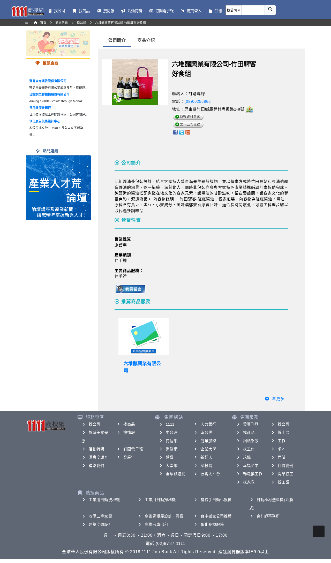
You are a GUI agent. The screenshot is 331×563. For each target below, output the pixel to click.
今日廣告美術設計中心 (44, 121)
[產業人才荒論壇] (58, 187)
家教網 (206, 466)
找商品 (129, 424)
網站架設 (251, 441)
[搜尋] (270, 10)
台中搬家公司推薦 (216, 516)
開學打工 (285, 474)
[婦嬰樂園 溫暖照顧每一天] (58, 43)
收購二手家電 (100, 516)
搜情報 (129, 433)
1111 (170, 424)
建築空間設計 (100, 524)
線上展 (283, 433)
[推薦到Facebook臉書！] (175, 132)
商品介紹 (146, 40)
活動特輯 (96, 449)
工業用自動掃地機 (160, 500)
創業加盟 (208, 441)
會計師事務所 (268, 516)
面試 (281, 457)
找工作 (249, 449)
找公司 (94, 424)
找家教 (249, 482)
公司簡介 (117, 40)
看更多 (278, 398)
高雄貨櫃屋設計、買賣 (164, 516)
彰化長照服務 (212, 524)
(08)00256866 (197, 101)
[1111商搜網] (28, 10)
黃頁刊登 (251, 424)
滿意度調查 (98, 457)
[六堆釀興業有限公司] (143, 336)
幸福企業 (251, 466)
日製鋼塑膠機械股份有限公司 (49, 94)
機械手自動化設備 (216, 500)
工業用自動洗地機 (104, 500)
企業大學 (208, 449)
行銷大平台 (210, 474)
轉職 (170, 457)
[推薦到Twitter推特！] (181, 132)
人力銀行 (208, 424)
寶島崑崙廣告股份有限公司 (47, 81)
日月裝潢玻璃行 (40, 108)
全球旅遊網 (175, 474)
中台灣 (171, 433)
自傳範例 (285, 466)
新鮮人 (206, 457)
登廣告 (129, 457)
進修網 (171, 449)
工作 (281, 441)
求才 (281, 449)
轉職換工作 (253, 474)
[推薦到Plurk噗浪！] (188, 132)
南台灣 (206, 433)
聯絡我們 (96, 466)
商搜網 (171, 441)
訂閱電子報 (133, 449)
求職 (247, 457)
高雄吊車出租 (156, 524)
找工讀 (283, 482)
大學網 (171, 466)
